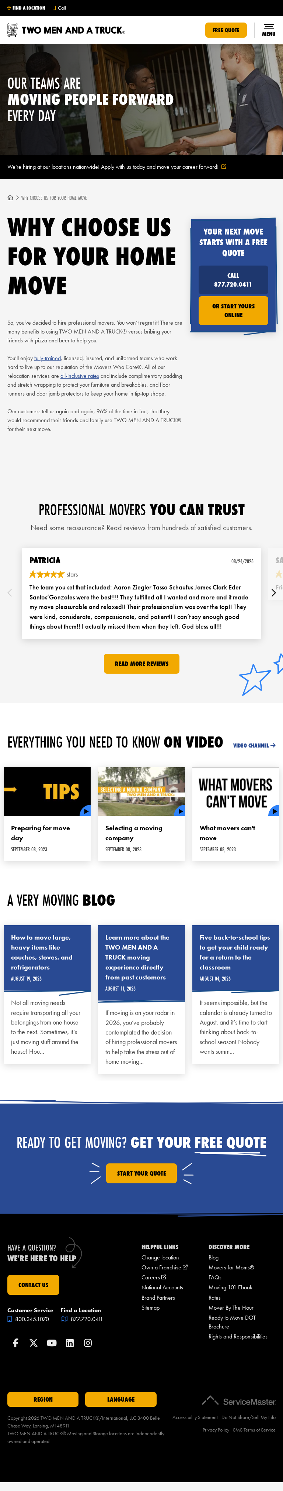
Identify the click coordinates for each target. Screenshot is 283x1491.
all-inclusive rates (79, 375)
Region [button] (43, 1399)
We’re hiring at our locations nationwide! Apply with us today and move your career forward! (125, 167)
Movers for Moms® (231, 1267)
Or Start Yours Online (233, 310)
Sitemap (151, 1307)
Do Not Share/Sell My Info (248, 1417)
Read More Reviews (141, 664)
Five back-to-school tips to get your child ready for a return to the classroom (235, 952)
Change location (160, 1257)
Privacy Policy (216, 1430)
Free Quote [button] (226, 30)
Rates (215, 1297)
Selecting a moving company (134, 833)
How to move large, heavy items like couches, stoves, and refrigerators (42, 952)
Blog (214, 1257)
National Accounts (162, 1287)
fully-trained (47, 358)
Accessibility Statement (195, 1417)
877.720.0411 (86, 1319)
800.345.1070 (31, 1319)
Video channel (251, 745)
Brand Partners (158, 1297)
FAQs (215, 1277)
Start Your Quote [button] (141, 1173)
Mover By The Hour (231, 1307)
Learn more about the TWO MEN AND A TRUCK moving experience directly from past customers (137, 957)
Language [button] (120, 1399)
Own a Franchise (165, 1267)
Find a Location (29, 8)
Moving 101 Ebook (230, 1287)
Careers (154, 1277)
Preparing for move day (40, 833)
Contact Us (33, 1285)
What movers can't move (227, 833)
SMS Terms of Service (254, 1430)
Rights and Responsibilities (238, 1336)
